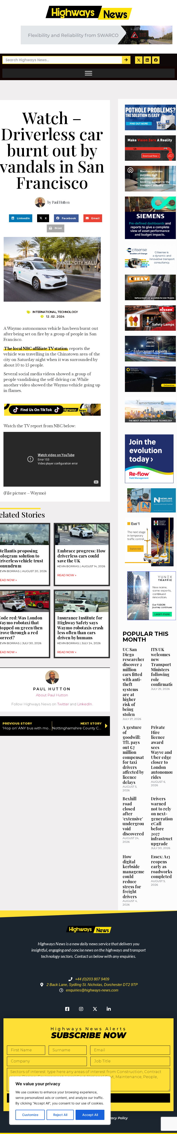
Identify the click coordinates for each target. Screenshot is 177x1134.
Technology (67, 312)
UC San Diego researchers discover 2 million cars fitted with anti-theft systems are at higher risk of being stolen (134, 682)
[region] (60, 1100)
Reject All (60, 1115)
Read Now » (66, 575)
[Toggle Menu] (88, 73)
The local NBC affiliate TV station (36, 348)
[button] (20, 218)
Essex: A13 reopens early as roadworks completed (161, 866)
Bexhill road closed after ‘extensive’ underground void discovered (136, 816)
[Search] (126, 60)
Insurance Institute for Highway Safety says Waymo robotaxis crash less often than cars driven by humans (80, 627)
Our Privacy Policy (112, 1118)
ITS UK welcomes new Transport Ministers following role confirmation (163, 667)
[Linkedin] (147, 60)
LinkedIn (84, 704)
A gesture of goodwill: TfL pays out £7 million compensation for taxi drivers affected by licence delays (136, 755)
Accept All (90, 1115)
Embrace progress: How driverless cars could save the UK (81, 556)
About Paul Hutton (52, 695)
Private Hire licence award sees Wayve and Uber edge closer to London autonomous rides (163, 752)
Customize (30, 1115)
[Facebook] (155, 60)
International (44, 312)
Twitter (63, 704)
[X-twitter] (138, 60)
